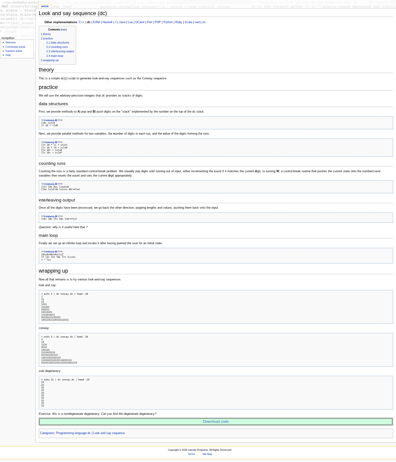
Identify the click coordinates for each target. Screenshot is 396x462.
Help (8, 55)
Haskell (107, 22)
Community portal (15, 46)
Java (122, 22)
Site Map (207, 454)
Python (168, 22)
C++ (82, 22)
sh (203, 22)
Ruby (178, 22)
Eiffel (96, 22)
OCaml (139, 22)
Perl (149, 22)
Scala (188, 22)
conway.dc (51, 120)
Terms (191, 454)
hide (63, 29)
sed (197, 22)
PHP (158, 22)
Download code (216, 421)
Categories (47, 433)
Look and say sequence (109, 433)
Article (45, 6)
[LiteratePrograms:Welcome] (18, 18)
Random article (14, 51)
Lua (130, 22)
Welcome (11, 42)
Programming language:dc (73, 433)
